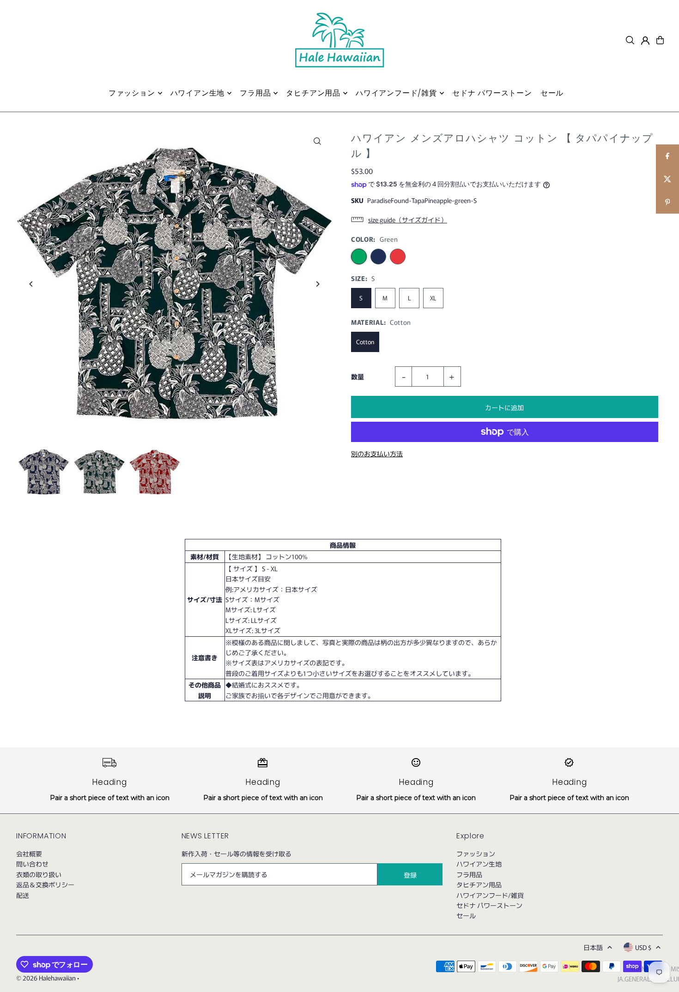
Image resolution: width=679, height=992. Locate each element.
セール (466, 915)
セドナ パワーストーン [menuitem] (492, 93)
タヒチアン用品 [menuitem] (313, 93)
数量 (357, 376)
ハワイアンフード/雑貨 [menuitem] (396, 93)
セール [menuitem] (552, 93)
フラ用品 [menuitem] (255, 93)
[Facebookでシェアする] (667, 155)
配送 (22, 895)
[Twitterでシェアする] (667, 179)
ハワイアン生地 (479, 863)
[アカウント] (645, 40)
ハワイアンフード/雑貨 (490, 895)
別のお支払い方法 (377, 453)
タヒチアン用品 (479, 884)
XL (433, 297)
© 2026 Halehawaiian (46, 977)
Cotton (365, 341)
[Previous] (31, 284)
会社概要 (29, 853)
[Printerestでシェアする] (667, 202)
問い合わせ (32, 863)
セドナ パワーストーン (489, 905)
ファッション (475, 853)
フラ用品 (469, 874)
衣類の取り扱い (38, 874)
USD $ (643, 947)
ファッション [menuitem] (132, 93)
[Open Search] (630, 40)
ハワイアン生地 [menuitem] (197, 93)
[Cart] (660, 40)
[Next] (317, 284)
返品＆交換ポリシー (45, 884)
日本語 (593, 947)
